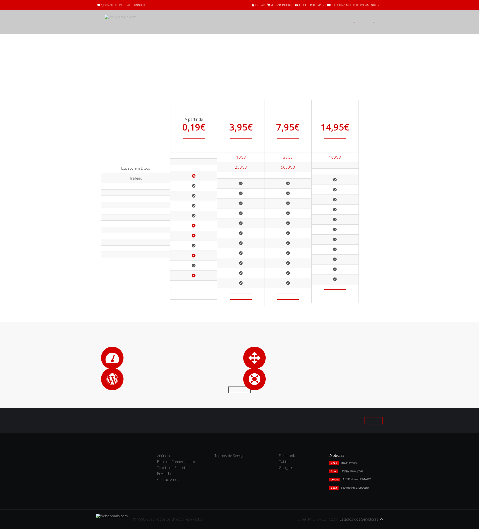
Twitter (284, 461)
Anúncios (164, 455)
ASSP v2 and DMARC (357, 479)
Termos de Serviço (229, 455)
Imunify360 (349, 462)
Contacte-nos (168, 479)
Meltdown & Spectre (355, 487)
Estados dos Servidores (359, 519)
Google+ (286, 467)
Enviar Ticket (167, 473)
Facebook (287, 455)
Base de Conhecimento (176, 461)
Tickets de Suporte (172, 467)
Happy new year (352, 471)
